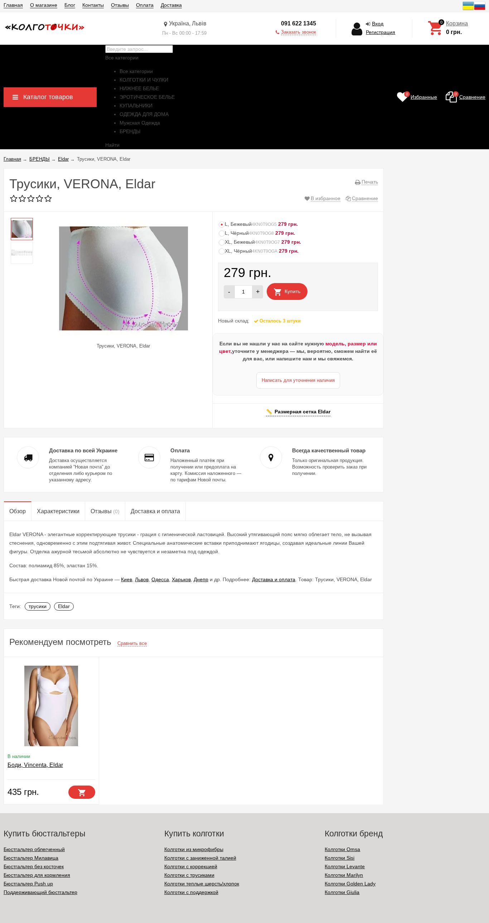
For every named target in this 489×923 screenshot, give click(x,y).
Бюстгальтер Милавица (31, 858)
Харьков (181, 579)
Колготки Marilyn (344, 875)
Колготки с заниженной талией (200, 858)
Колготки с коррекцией (190, 866)
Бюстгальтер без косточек (34, 866)
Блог (69, 5)
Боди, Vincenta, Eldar (35, 765)
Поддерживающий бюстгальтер (40, 892)
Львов (142, 579)
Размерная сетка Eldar (302, 411)
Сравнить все (132, 643)
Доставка (171, 5)
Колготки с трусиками (189, 875)
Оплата (145, 5)
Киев (126, 579)
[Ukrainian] (468, 10)
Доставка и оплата (273, 579)
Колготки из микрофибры (193, 849)
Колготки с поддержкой (191, 892)
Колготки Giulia (342, 892)
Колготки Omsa (342, 849)
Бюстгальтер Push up (28, 883)
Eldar (64, 606)
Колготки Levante (345, 866)
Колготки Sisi (339, 858)
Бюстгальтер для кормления (37, 875)
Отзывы (120, 5)
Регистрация (380, 32)
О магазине (43, 5)
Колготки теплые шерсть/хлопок (201, 883)
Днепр (201, 579)
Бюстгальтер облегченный (34, 849)
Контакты (93, 5)
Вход (377, 23)
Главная (13, 5)
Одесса (160, 579)
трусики (38, 606)
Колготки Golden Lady (350, 883)
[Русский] (479, 10)
